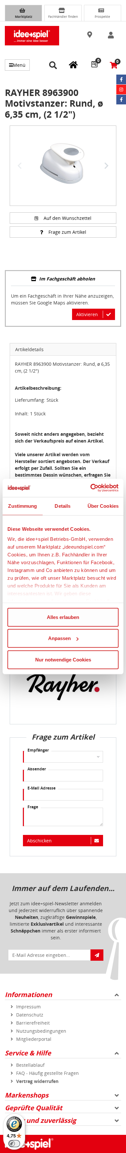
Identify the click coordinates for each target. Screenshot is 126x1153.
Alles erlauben (63, 617)
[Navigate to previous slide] (19, 165)
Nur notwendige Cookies (63, 659)
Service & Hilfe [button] (28, 1053)
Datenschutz (29, 1015)
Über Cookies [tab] (103, 505)
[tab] (63, 279)
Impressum (28, 1007)
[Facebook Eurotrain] (121, 99)
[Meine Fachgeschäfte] (73, 64)
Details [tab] (62, 505)
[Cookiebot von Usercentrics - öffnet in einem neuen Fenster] (91, 488)
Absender (36, 769)
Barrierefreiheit (33, 1023)
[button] (90, 35)
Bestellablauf (30, 1065)
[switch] (14, 1143)
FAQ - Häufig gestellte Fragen (47, 1073)
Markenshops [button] (26, 1095)
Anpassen (59, 638)
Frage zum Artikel (67, 232)
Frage (32, 807)
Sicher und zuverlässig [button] (40, 1120)
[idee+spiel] (32, 35)
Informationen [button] (28, 994)
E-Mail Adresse (41, 788)
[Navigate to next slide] (106, 165)
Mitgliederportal (33, 1039)
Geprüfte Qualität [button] (33, 1107)
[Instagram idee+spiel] (121, 89)
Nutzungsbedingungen (41, 1031)
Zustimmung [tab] (22, 505)
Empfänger (38, 750)
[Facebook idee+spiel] (121, 79)
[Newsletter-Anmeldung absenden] (96, 955)
